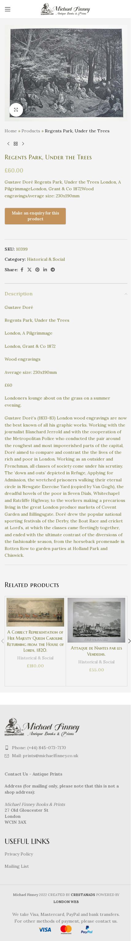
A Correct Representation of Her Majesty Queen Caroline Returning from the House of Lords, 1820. (35, 641)
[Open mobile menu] (8, 9)
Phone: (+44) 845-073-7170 (39, 747)
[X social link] (29, 270)
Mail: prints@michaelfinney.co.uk (45, 755)
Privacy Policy (19, 854)
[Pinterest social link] (37, 270)
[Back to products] (15, 144)
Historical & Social (46, 259)
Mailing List (17, 866)
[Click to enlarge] (16, 110)
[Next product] (23, 144)
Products (30, 131)
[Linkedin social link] (45, 270)
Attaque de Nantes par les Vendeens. (96, 651)
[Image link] (43, 726)
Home (11, 131)
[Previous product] (8, 144)
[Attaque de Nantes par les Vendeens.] (96, 620)
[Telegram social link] (53, 270)
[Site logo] (66, 9)
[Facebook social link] (21, 270)
